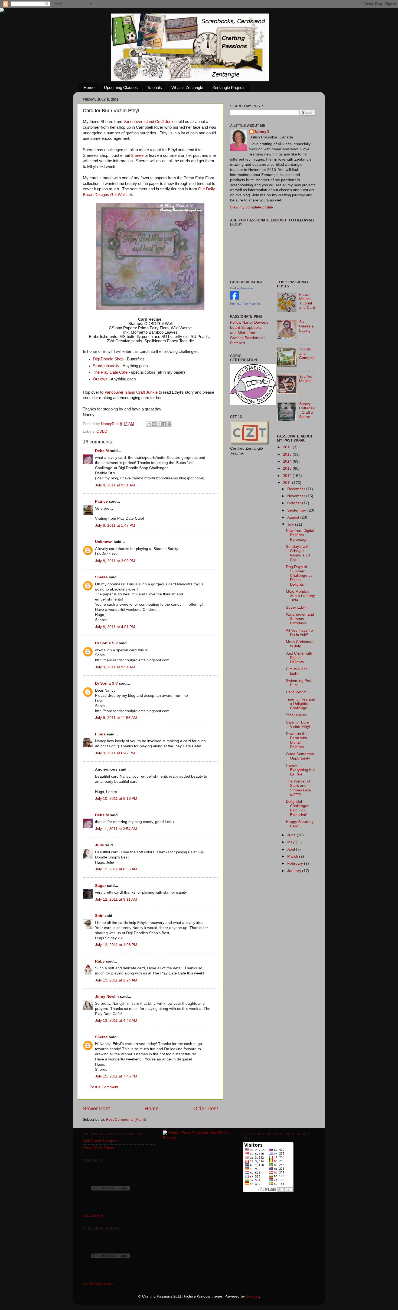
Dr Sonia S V (106, 643)
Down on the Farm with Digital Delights (297, 740)
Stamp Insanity (106, 366)
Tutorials (154, 87)
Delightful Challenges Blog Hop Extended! (297, 808)
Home (89, 87)
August (293, 517)
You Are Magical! (306, 378)
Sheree (137, 155)
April (291, 849)
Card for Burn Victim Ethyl (298, 724)
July (291, 524)
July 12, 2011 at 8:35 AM (116, 869)
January (294, 871)
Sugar (100, 886)
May (291, 842)
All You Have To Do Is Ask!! (299, 632)
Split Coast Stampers (101, 1141)
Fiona (100, 734)
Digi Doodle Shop (108, 359)
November (296, 496)
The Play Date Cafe (111, 372)
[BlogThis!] (153, 424)
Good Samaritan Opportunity (300, 756)
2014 (288, 461)
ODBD (101, 431)
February (295, 863)
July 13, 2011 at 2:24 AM (116, 980)
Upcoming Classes (121, 87)
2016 (288, 447)
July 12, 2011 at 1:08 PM (116, 945)
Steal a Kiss (296, 715)
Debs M (102, 451)
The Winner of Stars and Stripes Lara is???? (298, 788)
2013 (288, 468)
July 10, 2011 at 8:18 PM (116, 799)
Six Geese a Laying (306, 326)
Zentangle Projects (229, 87)
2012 (288, 476)
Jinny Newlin (107, 996)
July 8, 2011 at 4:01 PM (115, 627)
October (294, 503)
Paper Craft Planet (98, 1147)
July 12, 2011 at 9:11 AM (116, 899)
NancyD (262, 132)
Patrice (101, 501)
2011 (287, 483)
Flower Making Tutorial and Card (307, 301)
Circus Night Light (296, 671)
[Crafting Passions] (234, 298)
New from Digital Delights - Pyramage (300, 535)
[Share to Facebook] (164, 424)
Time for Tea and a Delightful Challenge (300, 703)
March (293, 856)
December (296, 489)
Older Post (205, 1108)
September (297, 510)
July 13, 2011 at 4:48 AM (116, 1021)
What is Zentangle (187, 87)
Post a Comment (104, 1087)
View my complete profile (251, 207)
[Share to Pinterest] (169, 424)
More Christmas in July (299, 644)
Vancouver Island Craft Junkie (150, 122)
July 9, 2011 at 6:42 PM (115, 753)
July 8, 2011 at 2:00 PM (115, 561)
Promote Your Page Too (245, 303)
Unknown (104, 542)
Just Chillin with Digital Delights (299, 657)
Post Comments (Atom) (126, 1119)
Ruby (100, 961)
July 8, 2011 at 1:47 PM (115, 525)
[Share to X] (159, 424)
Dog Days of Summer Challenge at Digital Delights (299, 575)
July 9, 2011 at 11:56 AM (116, 718)
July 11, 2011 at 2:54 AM (116, 829)
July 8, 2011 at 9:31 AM (115, 485)
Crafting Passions (241, 288)
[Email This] (148, 424)
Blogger (252, 1296)
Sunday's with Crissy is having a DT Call (298, 553)
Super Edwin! (297, 607)
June (292, 835)
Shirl (99, 916)
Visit (93, 1215)
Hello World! (296, 692)
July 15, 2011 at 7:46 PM (116, 1076)
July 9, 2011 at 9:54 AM (115, 667)
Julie (99, 845)
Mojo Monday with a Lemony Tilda (300, 595)
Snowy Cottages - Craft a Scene (307, 410)
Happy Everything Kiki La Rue (300, 769)
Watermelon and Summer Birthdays (300, 618)
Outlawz (100, 379)
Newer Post (96, 1108)
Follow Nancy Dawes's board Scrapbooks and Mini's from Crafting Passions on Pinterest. (249, 332)
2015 (288, 454)
